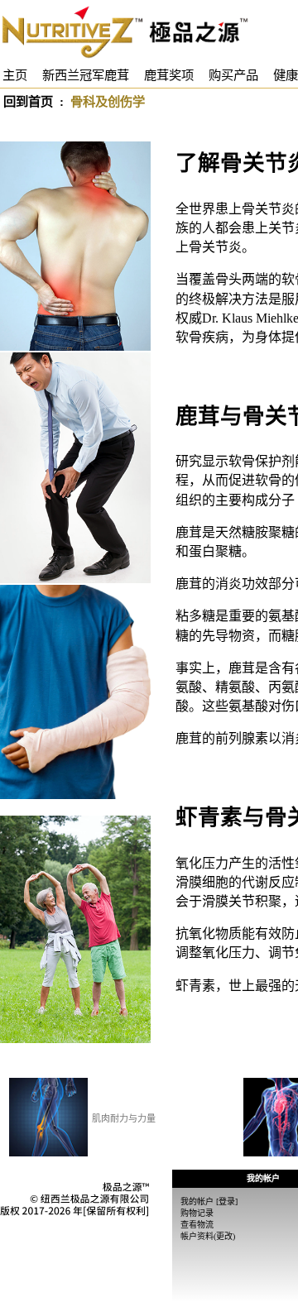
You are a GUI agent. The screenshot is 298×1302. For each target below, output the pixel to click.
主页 (14, 75)
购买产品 (233, 75)
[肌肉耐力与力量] (48, 1117)
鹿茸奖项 (169, 75)
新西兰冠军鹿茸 (85, 75)
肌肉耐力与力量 (124, 1118)
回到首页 (28, 101)
